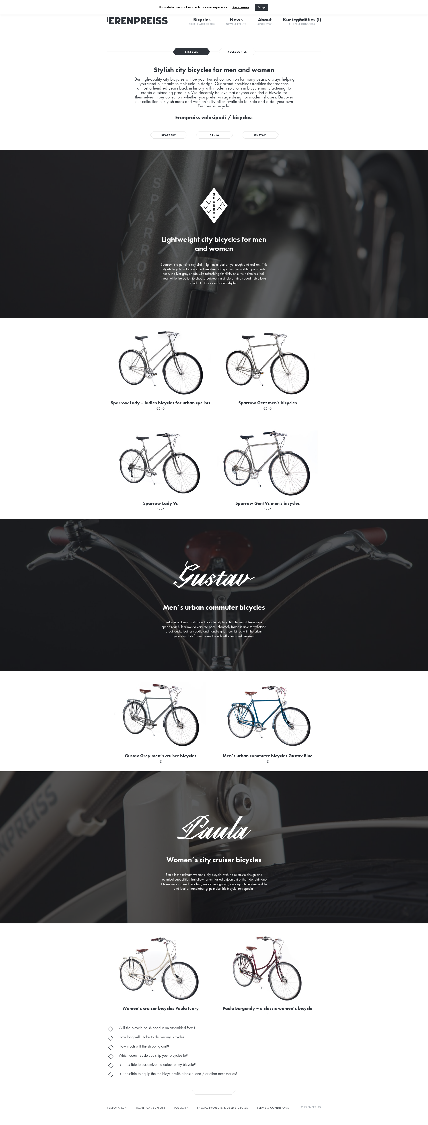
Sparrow (168, 135)
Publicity (181, 1108)
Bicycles (202, 21)
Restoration (117, 1108)
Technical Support (150, 1108)
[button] (214, 1029)
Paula (214, 135)
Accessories (237, 52)
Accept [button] (261, 7)
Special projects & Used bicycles (222, 1108)
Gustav (260, 135)
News (236, 21)
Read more (241, 7)
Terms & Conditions (273, 1108)
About (264, 21)
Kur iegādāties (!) (302, 21)
